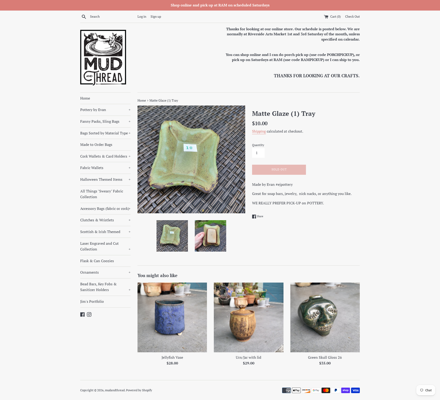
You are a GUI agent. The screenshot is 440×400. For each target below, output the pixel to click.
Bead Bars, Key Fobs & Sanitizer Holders (105, 286)
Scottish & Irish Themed (105, 231)
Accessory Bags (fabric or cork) (105, 208)
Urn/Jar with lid (248, 357)
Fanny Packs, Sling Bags (105, 121)
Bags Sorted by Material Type (105, 133)
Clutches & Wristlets (105, 219)
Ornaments (105, 272)
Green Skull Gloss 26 (325, 357)
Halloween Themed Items (105, 179)
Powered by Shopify (139, 390)
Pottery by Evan (105, 109)
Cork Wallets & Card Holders (105, 156)
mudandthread (115, 390)
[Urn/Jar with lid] (248, 317)
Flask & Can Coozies (97, 260)
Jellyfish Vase (172, 357)
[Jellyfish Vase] (172, 317)
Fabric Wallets (105, 167)
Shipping (259, 131)
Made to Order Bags (96, 144)
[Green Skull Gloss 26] (325, 317)
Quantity (258, 145)
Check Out (352, 16)
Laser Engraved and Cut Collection (105, 246)
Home (85, 98)
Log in (142, 16)
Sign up (156, 16)
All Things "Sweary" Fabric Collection (101, 194)
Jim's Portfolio (92, 301)
